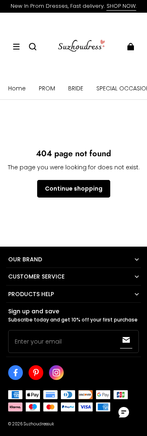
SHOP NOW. (121, 6)
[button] (16, 46)
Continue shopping (73, 188)
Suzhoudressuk (39, 424)
